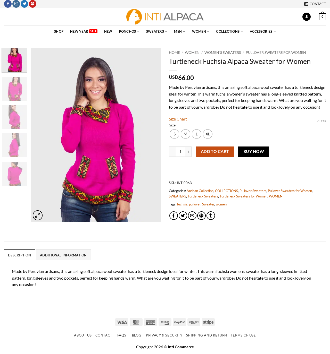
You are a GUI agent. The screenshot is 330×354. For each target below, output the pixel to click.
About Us (83, 335)
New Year (79, 31)
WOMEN (199, 31)
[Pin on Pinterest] (201, 215)
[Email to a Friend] (192, 215)
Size (172, 125)
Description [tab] (19, 255)
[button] (306, 17)
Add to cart (215, 151)
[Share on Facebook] (173, 215)
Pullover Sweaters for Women (276, 52)
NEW (108, 31)
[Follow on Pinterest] (32, 4)
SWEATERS (155, 31)
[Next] (152, 134)
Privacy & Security (164, 335)
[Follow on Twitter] (24, 4)
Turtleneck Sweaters (203, 196)
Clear (321, 121)
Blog (137, 335)
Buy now (253, 151)
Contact (104, 335)
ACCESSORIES (261, 31)
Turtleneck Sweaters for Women (243, 196)
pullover (195, 204)
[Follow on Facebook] (8, 4)
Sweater (208, 204)
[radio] (174, 134)
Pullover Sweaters (253, 191)
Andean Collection (200, 191)
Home (174, 52)
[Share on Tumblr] (211, 215)
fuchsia (182, 204)
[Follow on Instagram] (16, 4)
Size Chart (178, 118)
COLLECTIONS (228, 31)
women (221, 204)
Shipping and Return (206, 335)
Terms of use (243, 335)
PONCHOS (127, 31)
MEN (178, 31)
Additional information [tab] (63, 255)
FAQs (121, 335)
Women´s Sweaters (222, 52)
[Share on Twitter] (183, 215)
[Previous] (40, 134)
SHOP (58, 31)
